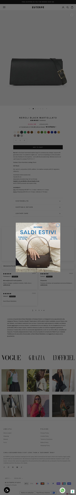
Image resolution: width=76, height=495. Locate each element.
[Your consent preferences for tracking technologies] (72, 491)
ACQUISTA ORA (52, 267)
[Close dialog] (57, 225)
